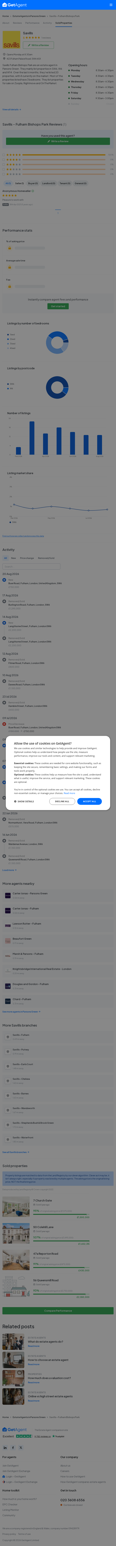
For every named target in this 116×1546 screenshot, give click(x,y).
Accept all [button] (89, 801)
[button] (24, 801)
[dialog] (58, 773)
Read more (69, 793)
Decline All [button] (62, 801)
